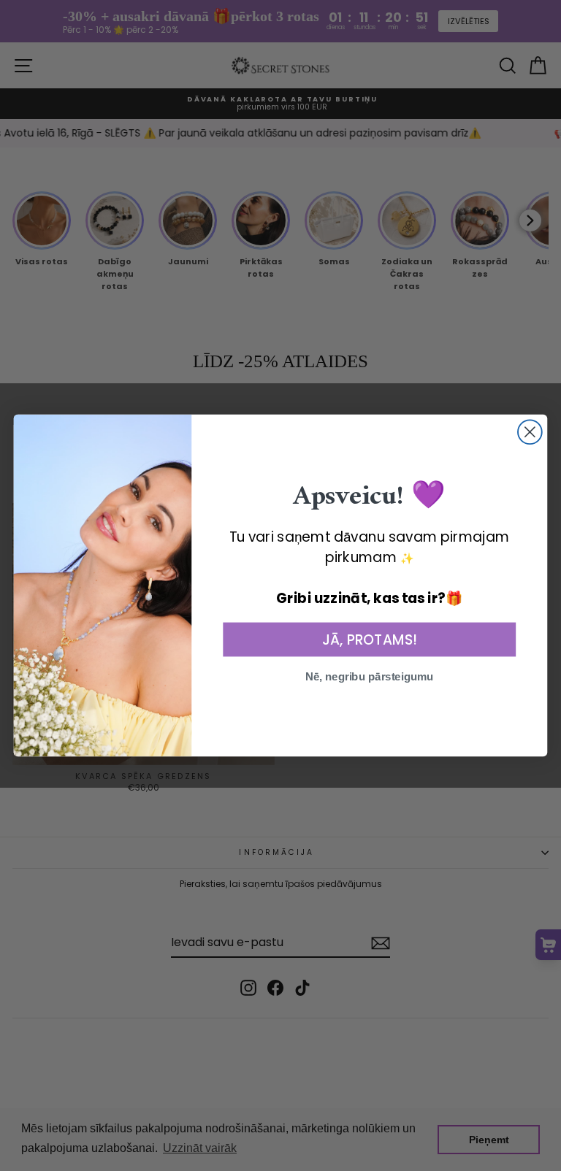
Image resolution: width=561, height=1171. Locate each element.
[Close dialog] (530, 432)
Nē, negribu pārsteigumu (369, 677)
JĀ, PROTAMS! (369, 639)
